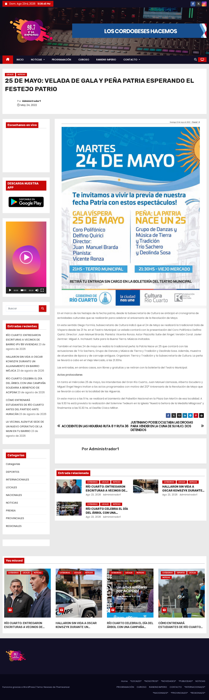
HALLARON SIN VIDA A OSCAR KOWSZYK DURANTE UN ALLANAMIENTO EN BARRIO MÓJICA (76, 629)
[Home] (7, 60)
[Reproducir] (10, 290)
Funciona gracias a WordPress (18, 687)
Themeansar (63, 687)
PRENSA (11, 510)
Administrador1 (31, 101)
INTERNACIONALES (17, 479)
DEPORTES (12, 472)
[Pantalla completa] (42, 290)
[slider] (23, 290)
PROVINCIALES (15, 518)
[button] (195, 59)
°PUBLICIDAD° (186, 681)
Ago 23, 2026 (93, 494)
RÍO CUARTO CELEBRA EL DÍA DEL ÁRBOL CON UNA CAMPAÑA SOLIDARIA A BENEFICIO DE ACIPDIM (130, 629)
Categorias (13, 464)
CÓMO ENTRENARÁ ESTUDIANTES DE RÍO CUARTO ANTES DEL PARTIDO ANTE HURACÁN (179, 629)
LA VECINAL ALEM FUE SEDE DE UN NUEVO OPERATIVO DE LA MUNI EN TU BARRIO (25, 426)
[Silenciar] (37, 290)
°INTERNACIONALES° (194, 687)
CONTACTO (130, 59)
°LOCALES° (136, 681)
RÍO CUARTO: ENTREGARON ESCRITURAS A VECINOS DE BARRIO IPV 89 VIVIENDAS (23, 339)
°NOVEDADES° (168, 681)
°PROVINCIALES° (179, 692)
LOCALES (10, 74)
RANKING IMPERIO (106, 59)
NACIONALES (14, 495)
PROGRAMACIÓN (61, 59)
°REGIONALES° (197, 692)
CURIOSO (83, 59)
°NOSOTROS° (151, 681)
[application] (26, 258)
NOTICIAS (37, 59)
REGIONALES (14, 526)
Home (124, 681)
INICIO (20, 59)
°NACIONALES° (160, 692)
